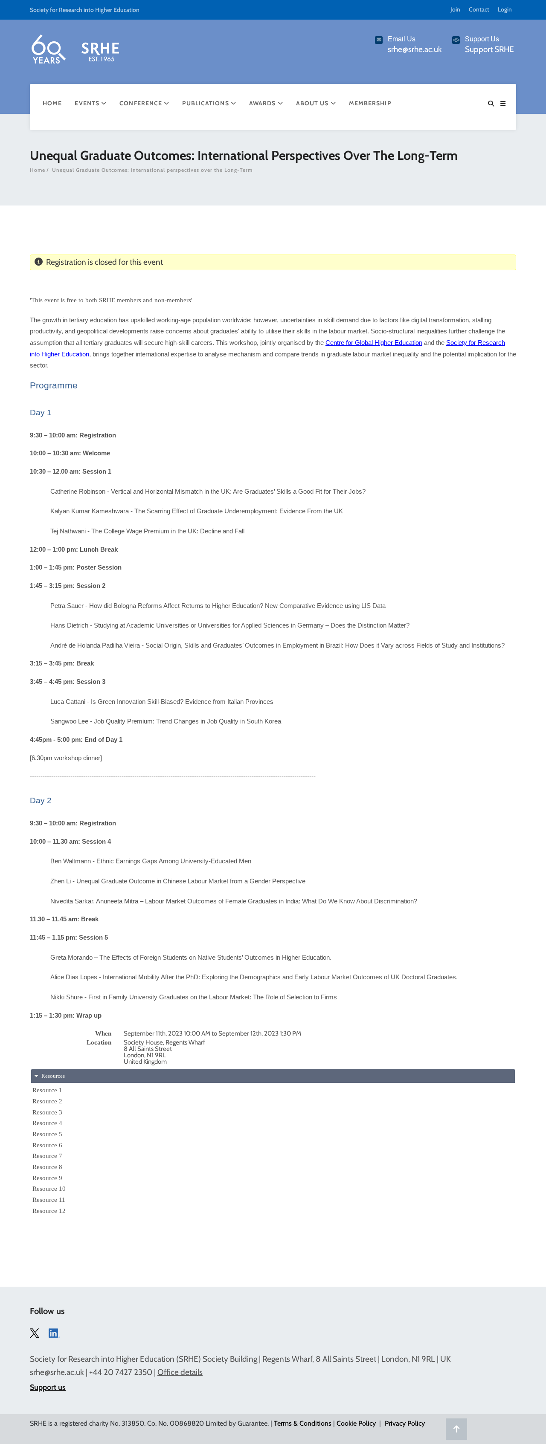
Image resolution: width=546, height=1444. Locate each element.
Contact (479, 9)
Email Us (401, 39)
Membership (370, 103)
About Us (313, 103)
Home (52, 103)
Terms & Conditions (302, 1423)
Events (88, 103)
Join (455, 9)
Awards (263, 103)
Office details (180, 1372)
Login (505, 9)
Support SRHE (489, 49)
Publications (206, 103)
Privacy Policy (405, 1423)
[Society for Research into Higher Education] (74, 47)
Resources (52, 1076)
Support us (48, 1387)
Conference (141, 103)
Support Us (482, 39)
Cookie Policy (356, 1423)
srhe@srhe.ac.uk (57, 1372)
